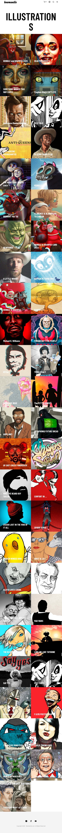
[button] (45, 2)
